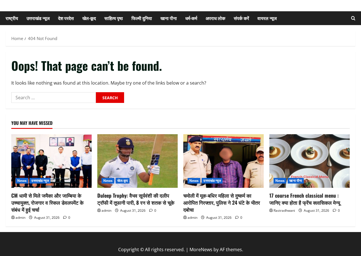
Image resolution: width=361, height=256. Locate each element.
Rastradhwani (284, 210)
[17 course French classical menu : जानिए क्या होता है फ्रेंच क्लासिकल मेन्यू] (309, 161)
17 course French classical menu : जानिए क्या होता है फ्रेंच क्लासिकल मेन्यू (304, 199)
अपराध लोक (215, 18)
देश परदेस (66, 18)
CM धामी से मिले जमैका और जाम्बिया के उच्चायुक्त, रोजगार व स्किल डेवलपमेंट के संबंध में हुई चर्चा (47, 202)
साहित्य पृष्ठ (113, 18)
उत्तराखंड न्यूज (38, 18)
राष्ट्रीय (12, 18)
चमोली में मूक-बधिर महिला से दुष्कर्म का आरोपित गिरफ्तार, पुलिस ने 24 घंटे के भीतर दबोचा (221, 202)
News (22, 180)
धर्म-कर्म (191, 18)
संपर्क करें (241, 18)
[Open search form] (353, 18)
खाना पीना (168, 18)
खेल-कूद (89, 18)
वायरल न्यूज (267, 18)
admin (20, 217)
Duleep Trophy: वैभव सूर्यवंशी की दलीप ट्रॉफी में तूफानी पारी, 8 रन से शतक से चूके (135, 199)
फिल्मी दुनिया (141, 18)
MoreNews (201, 249)
